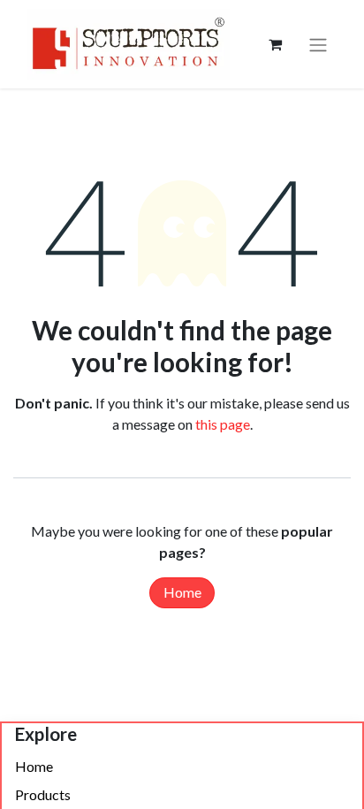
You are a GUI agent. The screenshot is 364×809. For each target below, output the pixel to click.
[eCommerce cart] (274, 44)
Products (43, 794)
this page (222, 424)
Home (182, 592)
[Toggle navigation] (318, 45)
